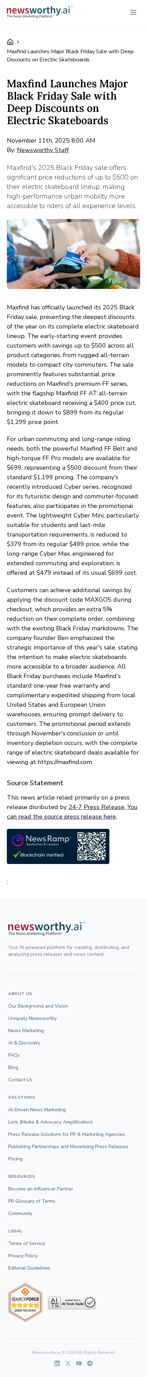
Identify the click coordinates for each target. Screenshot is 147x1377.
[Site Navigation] (133, 12)
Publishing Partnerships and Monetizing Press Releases (68, 1146)
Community (20, 1213)
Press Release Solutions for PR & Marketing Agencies (66, 1134)
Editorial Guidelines (29, 1268)
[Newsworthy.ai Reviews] (25, 1302)
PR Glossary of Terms (31, 1201)
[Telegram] (90, 1363)
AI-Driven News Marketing (37, 1110)
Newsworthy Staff (43, 150)
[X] (68, 1363)
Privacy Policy (23, 1256)
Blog (13, 1067)
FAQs (14, 1055)
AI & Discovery (24, 1043)
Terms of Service (26, 1243)
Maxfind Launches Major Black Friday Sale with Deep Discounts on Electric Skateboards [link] (70, 55)
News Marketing (26, 1030)
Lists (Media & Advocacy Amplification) (50, 1122)
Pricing (15, 1159)
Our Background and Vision (38, 1006)
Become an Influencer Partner (40, 1189)
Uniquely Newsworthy (32, 1018)
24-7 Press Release (96, 807)
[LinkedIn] (57, 1363)
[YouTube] (79, 1363)
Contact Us (20, 1079)
